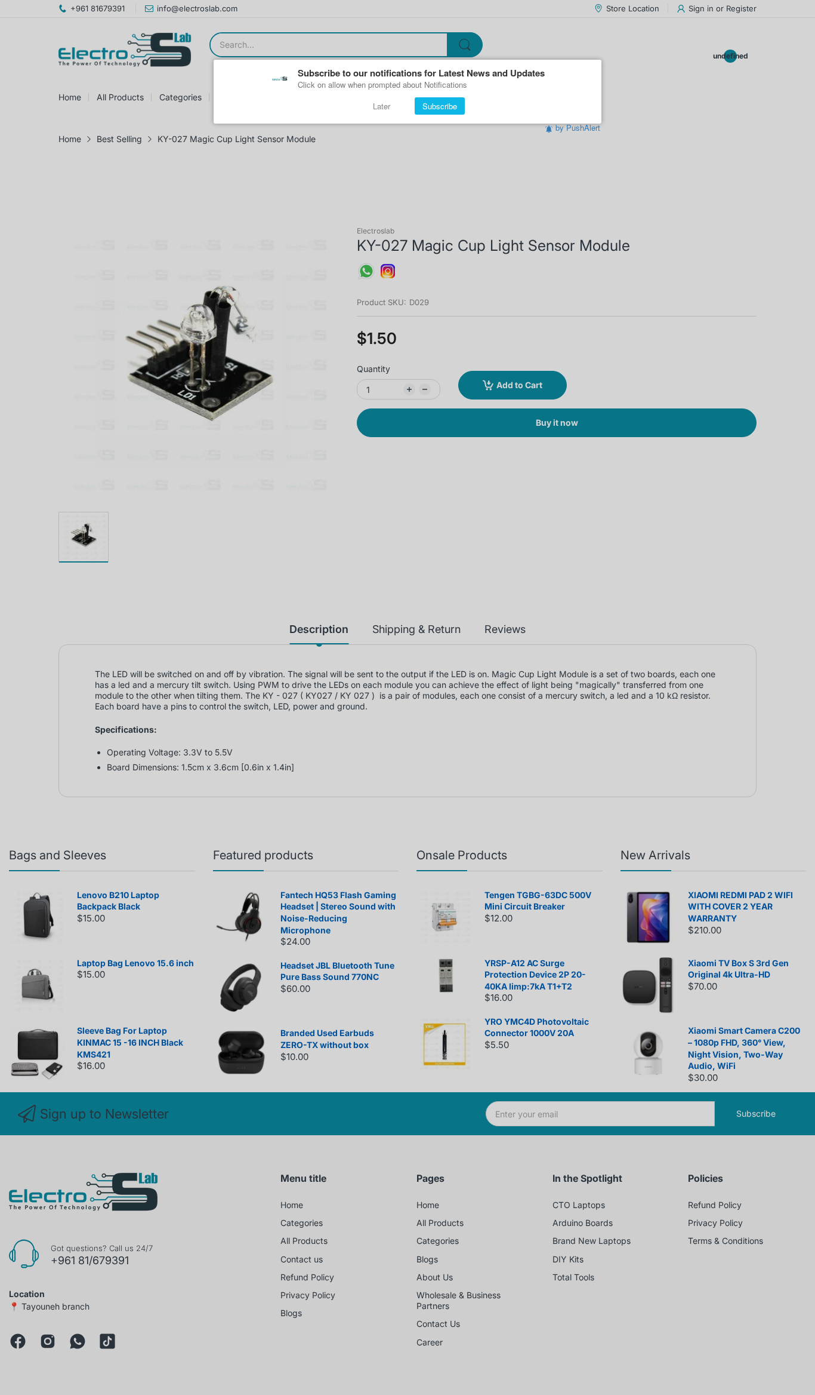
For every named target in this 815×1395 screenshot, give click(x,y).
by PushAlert (577, 127)
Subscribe (439, 106)
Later (381, 106)
